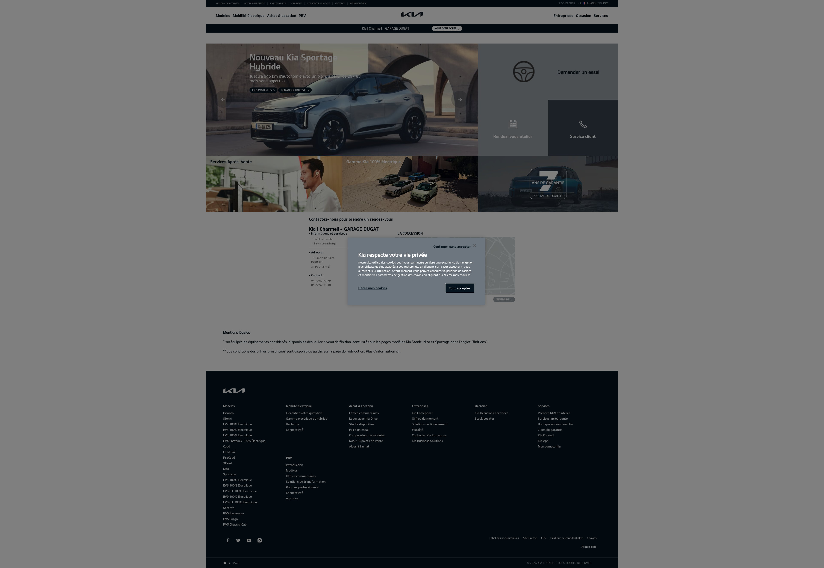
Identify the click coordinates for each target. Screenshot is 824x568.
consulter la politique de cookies (450, 271)
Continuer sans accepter (452, 246)
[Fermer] (474, 245)
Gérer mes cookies (372, 288)
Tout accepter (459, 288)
